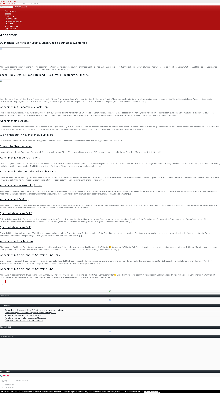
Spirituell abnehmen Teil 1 (15, 227)
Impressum (9, 385)
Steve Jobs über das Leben (16, 146)
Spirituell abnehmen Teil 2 (16, 213)
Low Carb (9, 24)
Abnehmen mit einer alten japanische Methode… (25, 318)
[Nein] (159, 392)
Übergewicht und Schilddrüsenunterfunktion (24, 320)
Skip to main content (9, 1)
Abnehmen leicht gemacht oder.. (20, 158)
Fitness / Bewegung (13, 21)
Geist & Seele (10, 11)
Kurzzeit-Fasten (11, 26)
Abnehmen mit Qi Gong (14, 199)
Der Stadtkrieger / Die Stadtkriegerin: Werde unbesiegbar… (30, 312)
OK (146, 392)
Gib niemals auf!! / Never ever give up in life (26, 135)
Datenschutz (10, 387)
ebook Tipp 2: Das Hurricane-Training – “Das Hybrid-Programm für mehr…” (44, 75)
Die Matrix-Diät (20, 6)
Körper (8, 13)
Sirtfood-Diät (10, 29)
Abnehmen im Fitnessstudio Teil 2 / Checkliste (28, 172)
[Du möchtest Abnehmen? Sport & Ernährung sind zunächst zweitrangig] (15, 62)
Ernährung (9, 16)
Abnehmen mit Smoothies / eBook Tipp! (24, 107)
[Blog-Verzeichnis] (4, 376)
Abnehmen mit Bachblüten (16, 241)
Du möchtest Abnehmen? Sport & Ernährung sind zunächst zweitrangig (43, 43)
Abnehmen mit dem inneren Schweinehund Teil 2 (30, 255)
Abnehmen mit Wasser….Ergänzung (21, 185)
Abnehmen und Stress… (14, 121)
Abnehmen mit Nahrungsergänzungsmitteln (24, 315)
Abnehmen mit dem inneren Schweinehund (26, 269)
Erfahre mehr (153, 392)
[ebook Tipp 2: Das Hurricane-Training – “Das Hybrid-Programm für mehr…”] (5, 94)
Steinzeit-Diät (10, 18)
